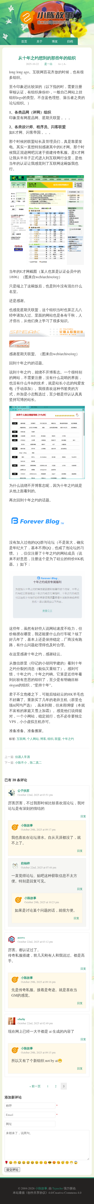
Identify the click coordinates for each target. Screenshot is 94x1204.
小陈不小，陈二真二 (28, 762)
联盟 (58, 739)
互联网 (21, 739)
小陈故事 (27, 825)
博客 (43, 739)
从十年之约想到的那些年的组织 (47, 58)
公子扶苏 (23, 790)
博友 (55, 41)
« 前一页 (35, 1086)
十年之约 (68, 739)
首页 (24, 41)
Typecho (57, 1188)
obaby (21, 1019)
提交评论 (12, 1169)
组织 (50, 739)
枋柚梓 (25, 863)
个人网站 (33, 739)
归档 (70, 41)
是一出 (48, 64)
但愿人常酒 (22, 757)
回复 (83, 816)
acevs (21, 937)
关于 (39, 41)
